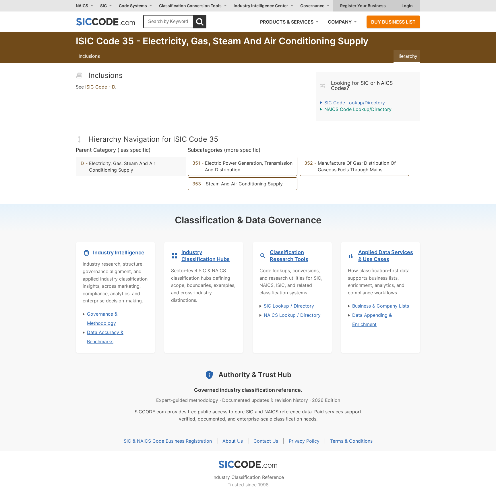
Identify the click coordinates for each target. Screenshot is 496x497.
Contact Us (265, 441)
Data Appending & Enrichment (372, 319)
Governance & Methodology (102, 318)
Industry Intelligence (118, 253)
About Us (232, 441)
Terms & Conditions (351, 441)
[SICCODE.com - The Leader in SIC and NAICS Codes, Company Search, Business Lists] (112, 21)
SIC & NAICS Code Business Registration (168, 441)
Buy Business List (393, 22)
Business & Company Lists (380, 306)
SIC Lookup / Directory (289, 306)
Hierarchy (406, 56)
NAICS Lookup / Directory (292, 315)
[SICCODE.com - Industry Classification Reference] (248, 464)
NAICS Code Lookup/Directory (358, 109)
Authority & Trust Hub (254, 375)
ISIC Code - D (100, 87)
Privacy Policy (304, 441)
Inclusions (89, 56)
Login (407, 5)
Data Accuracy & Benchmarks (105, 336)
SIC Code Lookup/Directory (354, 102)
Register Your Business (363, 5)
